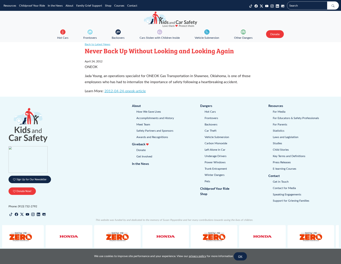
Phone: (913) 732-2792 (23, 206)
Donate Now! (23, 191)
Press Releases (282, 162)
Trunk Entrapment (216, 168)
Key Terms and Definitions (289, 156)
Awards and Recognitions (152, 137)
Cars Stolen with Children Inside (160, 37)
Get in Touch (281, 181)
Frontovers (90, 37)
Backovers (118, 37)
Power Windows (215, 162)
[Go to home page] (170, 19)
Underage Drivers (215, 156)
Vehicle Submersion (207, 37)
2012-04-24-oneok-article (125, 90)
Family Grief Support (89, 5)
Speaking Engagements (287, 194)
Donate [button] (275, 34)
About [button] (69, 5)
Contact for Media (284, 188)
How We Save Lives (148, 111)
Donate (141, 150)
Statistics (278, 130)
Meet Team (143, 124)
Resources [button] (10, 5)
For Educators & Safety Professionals (296, 118)
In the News (55, 5)
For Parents (280, 124)
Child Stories (281, 149)
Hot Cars (62, 37)
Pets (207, 181)
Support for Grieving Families (291, 200)
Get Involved (144, 156)
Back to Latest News (97, 44)
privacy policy (197, 256)
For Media (279, 111)
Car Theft (210, 130)
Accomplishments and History (155, 118)
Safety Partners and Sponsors (154, 130)
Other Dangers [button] (243, 37)
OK (240, 256)
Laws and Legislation (285, 137)
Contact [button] (132, 5)
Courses (119, 5)
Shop (108, 5)
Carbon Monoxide (216, 143)
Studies (277, 143)
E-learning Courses (284, 168)
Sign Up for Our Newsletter (31, 179)
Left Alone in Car (215, 149)
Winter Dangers (214, 175)
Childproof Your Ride (32, 5)
